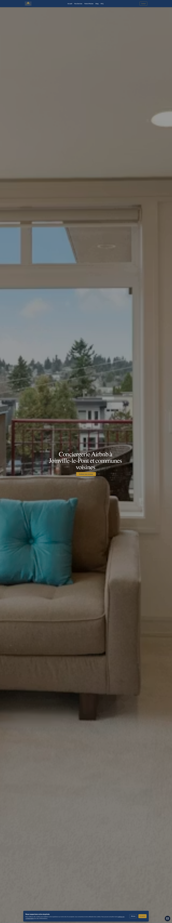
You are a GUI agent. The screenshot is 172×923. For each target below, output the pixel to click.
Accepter (142, 916)
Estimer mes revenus (86, 474)
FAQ (102, 3)
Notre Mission (88, 3)
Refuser (133, 916)
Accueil (70, 3)
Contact (143, 3)
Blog (96, 3)
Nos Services (78, 3)
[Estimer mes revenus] (167, 918)
